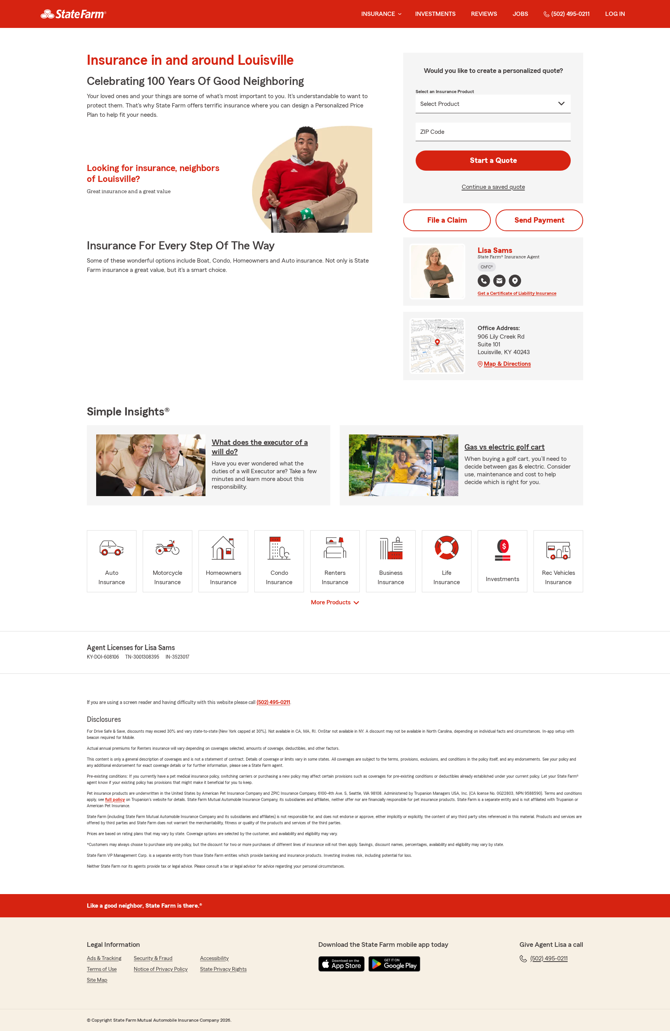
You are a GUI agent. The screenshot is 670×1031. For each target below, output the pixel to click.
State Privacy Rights (223, 969)
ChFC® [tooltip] (487, 267)
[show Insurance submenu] (398, 14)
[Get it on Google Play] (394, 964)
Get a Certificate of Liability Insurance (517, 293)
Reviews (484, 14)
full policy (115, 799)
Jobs (520, 14)
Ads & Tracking (104, 958)
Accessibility (214, 958)
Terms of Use (102, 969)
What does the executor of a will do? (260, 447)
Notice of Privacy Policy (161, 969)
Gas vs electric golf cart (505, 447)
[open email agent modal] (499, 282)
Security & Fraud (153, 958)
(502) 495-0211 (570, 14)
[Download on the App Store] (341, 964)
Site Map (97, 980)
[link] (73, 14)
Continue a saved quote (493, 187)
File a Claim (447, 220)
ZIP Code (432, 132)
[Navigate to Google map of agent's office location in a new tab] (515, 281)
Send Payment (540, 220)
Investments (435, 14)
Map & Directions (507, 364)
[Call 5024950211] (484, 281)
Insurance (378, 14)
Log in (615, 14)
